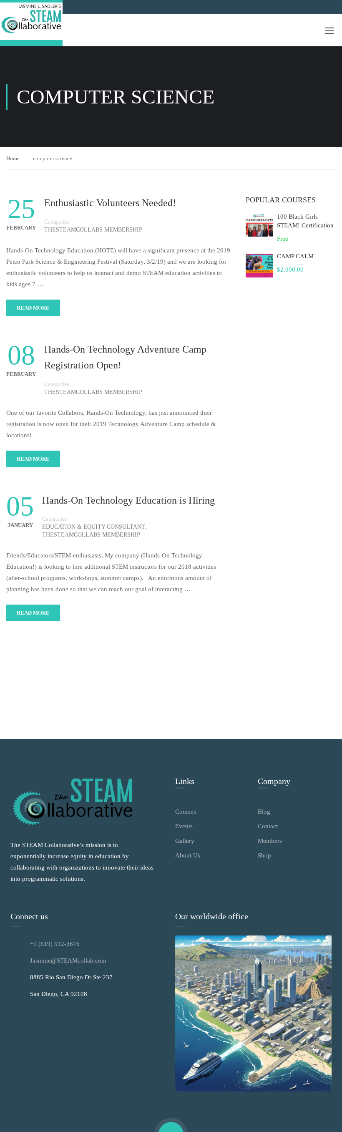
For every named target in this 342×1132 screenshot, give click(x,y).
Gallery (184, 840)
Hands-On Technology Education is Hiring (128, 500)
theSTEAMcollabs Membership (93, 230)
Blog (264, 811)
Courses (185, 811)
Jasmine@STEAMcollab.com (68, 960)
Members (270, 840)
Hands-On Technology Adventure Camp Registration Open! (125, 357)
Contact (268, 826)
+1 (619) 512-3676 (55, 943)
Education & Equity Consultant (93, 527)
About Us (187, 855)
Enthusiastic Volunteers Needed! (110, 202)
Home (13, 158)
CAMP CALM (295, 256)
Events (184, 826)
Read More (33, 308)
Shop (264, 855)
